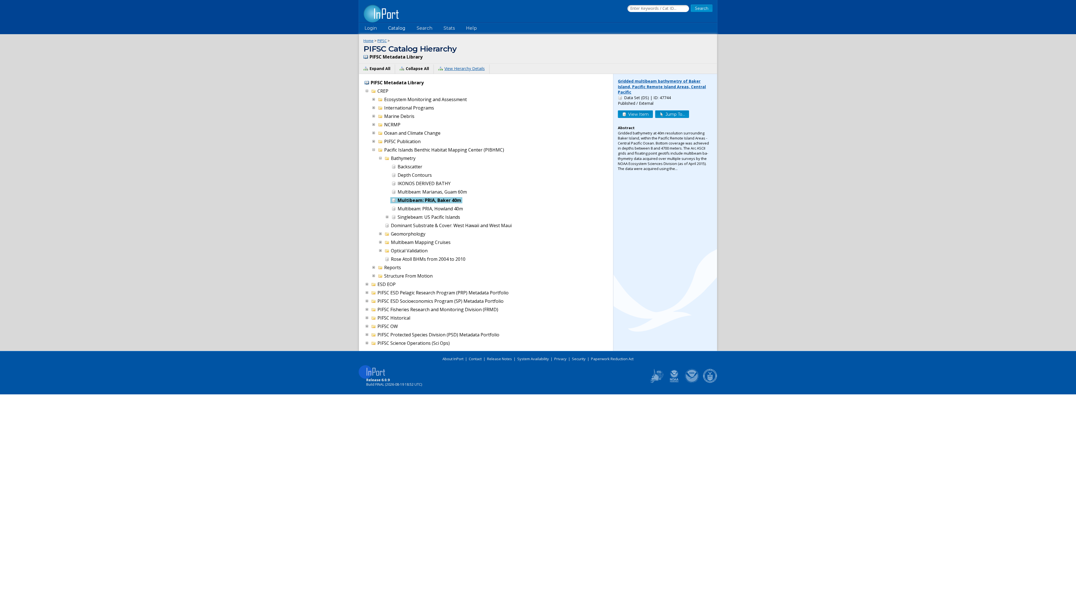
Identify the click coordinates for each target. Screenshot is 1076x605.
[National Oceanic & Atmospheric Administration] (692, 382)
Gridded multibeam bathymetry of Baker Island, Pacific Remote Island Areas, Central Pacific (662, 86)
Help (471, 28)
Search (424, 28)
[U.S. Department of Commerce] (710, 382)
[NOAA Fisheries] (674, 382)
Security (579, 358)
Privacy (560, 358)
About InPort (452, 358)
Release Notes (499, 358)
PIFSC (382, 40)
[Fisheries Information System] (656, 382)
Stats (449, 28)
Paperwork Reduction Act (612, 358)
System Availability (533, 358)
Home (368, 40)
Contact (475, 358)
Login (371, 28)
